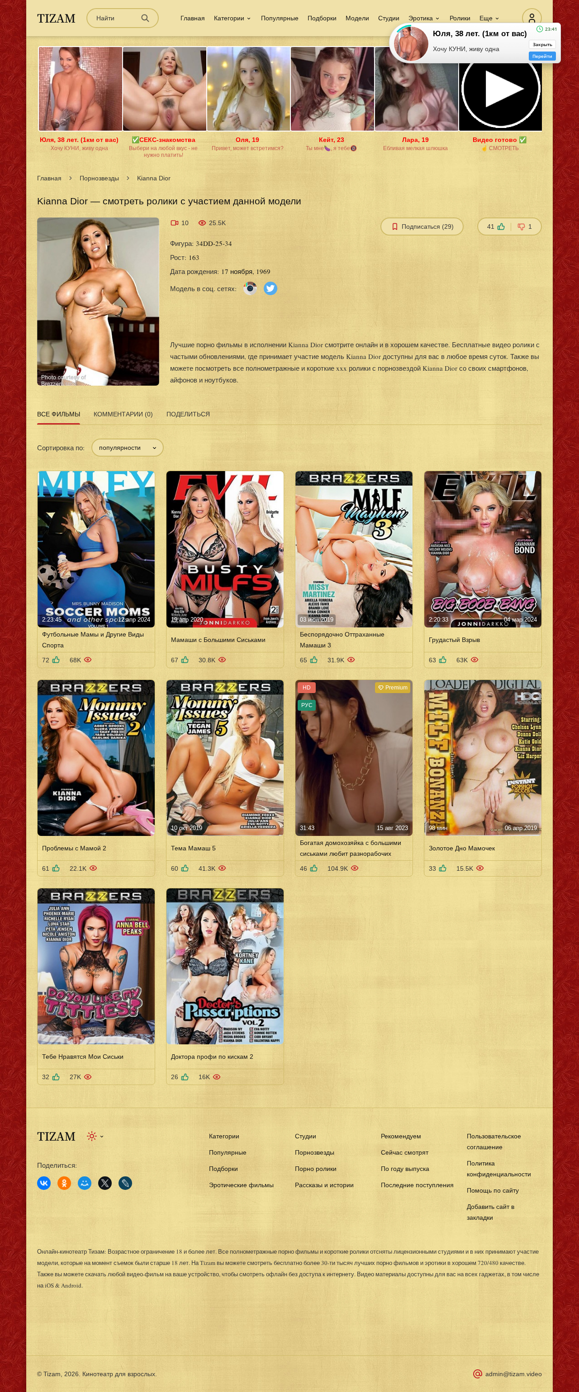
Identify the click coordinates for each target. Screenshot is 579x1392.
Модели (357, 18)
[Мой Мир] (84, 1183)
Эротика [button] (420, 18)
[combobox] (127, 448)
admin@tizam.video (513, 1374)
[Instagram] (250, 288)
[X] (105, 1183)
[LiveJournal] (125, 1183)
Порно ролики (316, 1168)
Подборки (322, 18)
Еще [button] (486, 18)
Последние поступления (417, 1185)
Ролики (460, 18)
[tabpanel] (289, 756)
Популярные (280, 18)
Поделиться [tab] (188, 414)
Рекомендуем (401, 1136)
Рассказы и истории (324, 1185)
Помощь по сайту (493, 1190)
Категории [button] (229, 18)
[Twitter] (270, 288)
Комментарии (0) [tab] (123, 414)
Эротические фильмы (241, 1185)
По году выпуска (405, 1168)
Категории (224, 1136)
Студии (388, 18)
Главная (192, 18)
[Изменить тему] (95, 1136)
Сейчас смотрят (404, 1152)
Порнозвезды (99, 178)
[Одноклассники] (64, 1183)
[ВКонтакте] (44, 1183)
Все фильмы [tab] (58, 414)
